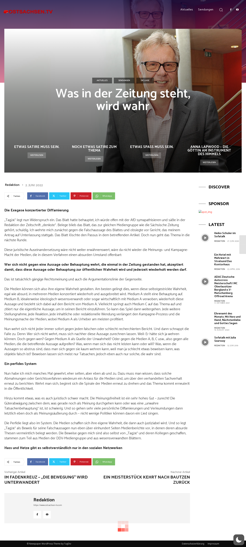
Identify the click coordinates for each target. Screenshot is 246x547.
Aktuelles (102, 80)
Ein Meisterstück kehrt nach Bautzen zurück (146, 480)
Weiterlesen (36, 155)
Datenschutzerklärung (193, 543)
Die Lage (145, 80)
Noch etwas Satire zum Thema (94, 149)
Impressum (213, 543)
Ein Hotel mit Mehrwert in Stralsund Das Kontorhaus (223, 260)
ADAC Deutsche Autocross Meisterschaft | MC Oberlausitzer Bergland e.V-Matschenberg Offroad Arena (225, 287)
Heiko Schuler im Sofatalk (225, 235)
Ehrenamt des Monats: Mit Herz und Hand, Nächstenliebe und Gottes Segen (227, 318)
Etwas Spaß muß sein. (151, 147)
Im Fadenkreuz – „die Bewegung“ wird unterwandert (46, 480)
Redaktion (12, 185)
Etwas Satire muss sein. (36, 147)
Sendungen (124, 80)
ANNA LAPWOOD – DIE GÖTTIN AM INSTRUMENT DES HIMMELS (209, 150)
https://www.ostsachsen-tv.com (47, 505)
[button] (221, 10)
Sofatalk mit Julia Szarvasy (225, 339)
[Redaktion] (19, 508)
